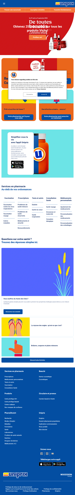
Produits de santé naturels (13, 435)
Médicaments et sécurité (23, 222)
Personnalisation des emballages (66, 224)
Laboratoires (9, 432)
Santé (6, 429)
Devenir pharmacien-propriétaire (49, 421)
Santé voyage (51, 207)
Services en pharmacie (14, 371)
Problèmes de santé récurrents (22, 214)
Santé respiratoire (36, 216)
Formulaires (8, 427)
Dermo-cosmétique (45, 377)
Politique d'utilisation (30, 491)
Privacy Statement (41, 89)
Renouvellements (24, 228)
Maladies (8, 424)
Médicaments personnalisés (66, 199)
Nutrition (7, 438)
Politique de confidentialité (52, 489)
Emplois (41, 418)
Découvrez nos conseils (13, 311)
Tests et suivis (37, 198)
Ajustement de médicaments (65, 208)
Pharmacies (46, 491)
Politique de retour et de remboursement (19, 487)
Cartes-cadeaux (10, 404)
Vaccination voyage (7, 215)
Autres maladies (6, 222)
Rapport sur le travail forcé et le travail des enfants (22, 489)
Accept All (44, 94)
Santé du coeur (37, 210)
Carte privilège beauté (12, 402)
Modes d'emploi (10, 421)
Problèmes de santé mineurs (23, 206)
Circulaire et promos (47, 394)
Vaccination (9, 198)
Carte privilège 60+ (11, 399)
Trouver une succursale (12, 10)
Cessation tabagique (49, 220)
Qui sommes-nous (12, 491)
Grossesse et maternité (50, 213)
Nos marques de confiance (13, 407)
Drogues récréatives (11, 441)
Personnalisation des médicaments (66, 216)
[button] (41, 454)
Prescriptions (23, 198)
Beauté (42, 371)
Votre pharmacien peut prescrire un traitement (56, 117)
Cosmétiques (43, 379)
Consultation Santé (51, 199)
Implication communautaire (48, 424)
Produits (8, 394)
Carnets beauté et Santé (47, 399)
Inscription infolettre (37, 10)
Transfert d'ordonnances (62, 10)
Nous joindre (43, 427)
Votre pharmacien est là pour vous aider (19, 117)
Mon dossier (43, 429)
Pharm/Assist (10, 413)
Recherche (8, 418)
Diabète (34, 205)
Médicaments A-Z (10, 444)
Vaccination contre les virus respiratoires (8, 207)
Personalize (30, 94)
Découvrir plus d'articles (37, 360)
